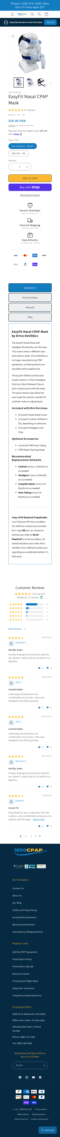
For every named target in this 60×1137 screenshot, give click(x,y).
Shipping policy (38, 1114)
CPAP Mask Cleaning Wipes (31, 449)
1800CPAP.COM (26, 1109)
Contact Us (18, 888)
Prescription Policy (22, 959)
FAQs (30, 317)
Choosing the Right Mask (25, 981)
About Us (17, 895)
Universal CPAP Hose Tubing (32, 445)
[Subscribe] (44, 1065)
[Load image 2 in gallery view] (30, 82)
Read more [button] (38, 819)
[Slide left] (9, 83)
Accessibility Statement (24, 917)
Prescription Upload (22, 966)
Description (30, 287)
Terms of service (21, 1119)
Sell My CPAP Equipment (25, 952)
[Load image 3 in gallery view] (41, 82)
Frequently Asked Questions (27, 995)
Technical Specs (30, 297)
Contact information (39, 1119)
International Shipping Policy (27, 931)
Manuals (30, 307)
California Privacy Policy (24, 910)
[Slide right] (50, 83)
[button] (12, 14)
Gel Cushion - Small (22, 146)
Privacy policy (41, 1109)
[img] (16, 637)
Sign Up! (50, 22)
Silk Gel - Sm (19, 153)
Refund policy (23, 1114)
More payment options (30, 195)
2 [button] (26, 836)
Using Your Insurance (23, 988)
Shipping (11, 125)
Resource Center (21, 973)
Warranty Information (23, 924)
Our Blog (17, 902)
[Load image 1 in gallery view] (19, 82)
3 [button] (31, 836)
